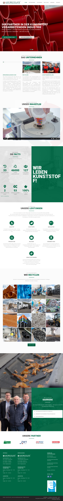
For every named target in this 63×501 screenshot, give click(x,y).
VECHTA (2, 196)
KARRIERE (52, 2)
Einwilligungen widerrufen (56, 499)
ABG (59, 497)
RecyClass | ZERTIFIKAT (51, 470)
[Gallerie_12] (53, 320)
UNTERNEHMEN (32, 2)
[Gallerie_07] (39, 306)
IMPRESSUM (45, 497)
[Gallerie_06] (10, 292)
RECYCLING (46, 2)
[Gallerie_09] (10, 320)
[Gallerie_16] (53, 335)
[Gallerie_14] (24, 335)
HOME (26, 2)
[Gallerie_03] (53, 292)
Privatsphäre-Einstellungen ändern (40, 498)
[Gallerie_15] (39, 335)
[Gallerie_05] (24, 306)
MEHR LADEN (31, 344)
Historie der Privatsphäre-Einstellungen (53, 498)
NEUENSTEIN (6, 196)
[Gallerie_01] (24, 292)
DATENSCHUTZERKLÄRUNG (52, 497)
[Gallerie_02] (39, 292)
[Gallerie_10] (24, 320)
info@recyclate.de (8, 463)
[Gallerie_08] (53, 306)
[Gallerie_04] (10, 306)
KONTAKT (58, 2)
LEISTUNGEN (39, 2)
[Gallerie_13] (10, 335)
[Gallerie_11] (39, 320)
